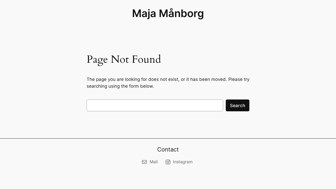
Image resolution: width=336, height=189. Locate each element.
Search (237, 105)
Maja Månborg (168, 13)
